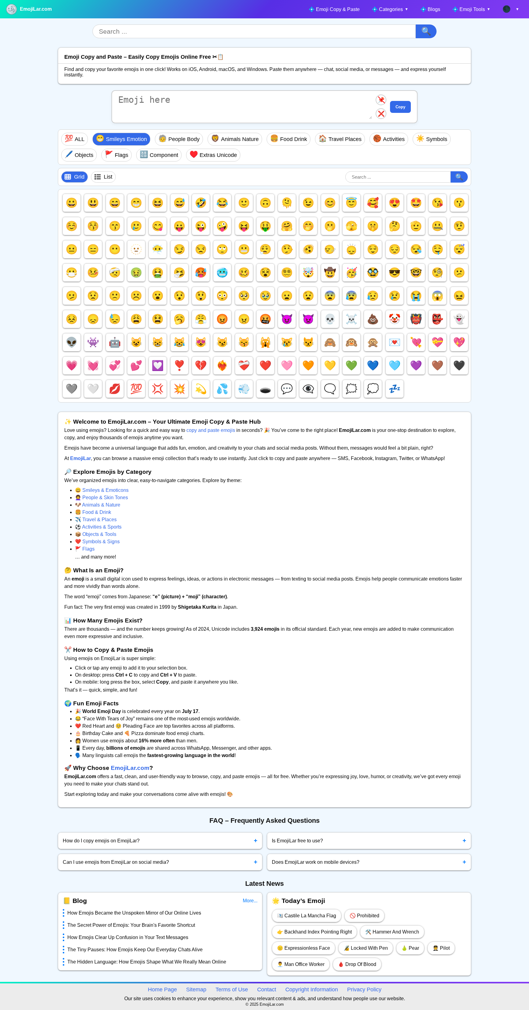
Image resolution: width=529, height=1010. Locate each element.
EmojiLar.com (36, 9)
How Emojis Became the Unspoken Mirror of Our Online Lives (134, 912)
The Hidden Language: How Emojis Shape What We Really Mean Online (146, 961)
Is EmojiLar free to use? (369, 840)
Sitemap (196, 989)
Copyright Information (311, 989)
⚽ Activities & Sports (98, 526)
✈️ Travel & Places (96, 519)
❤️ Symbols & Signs (97, 541)
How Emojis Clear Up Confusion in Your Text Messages (127, 937)
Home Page (162, 989)
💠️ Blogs (430, 9)
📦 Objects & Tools (95, 534)
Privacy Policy (364, 989)
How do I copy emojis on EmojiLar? (160, 840)
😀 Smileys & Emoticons (102, 490)
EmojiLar (80, 458)
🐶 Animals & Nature (97, 504)
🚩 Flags (85, 548)
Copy (400, 107)
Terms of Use (232, 989)
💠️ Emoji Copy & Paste (334, 9)
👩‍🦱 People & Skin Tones (101, 497)
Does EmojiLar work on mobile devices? (369, 862)
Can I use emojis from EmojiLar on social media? (160, 862)
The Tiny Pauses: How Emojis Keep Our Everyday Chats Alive (135, 949)
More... (250, 900)
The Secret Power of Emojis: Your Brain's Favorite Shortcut (131, 925)
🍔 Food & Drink (93, 512)
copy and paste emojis (210, 430)
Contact (266, 989)
